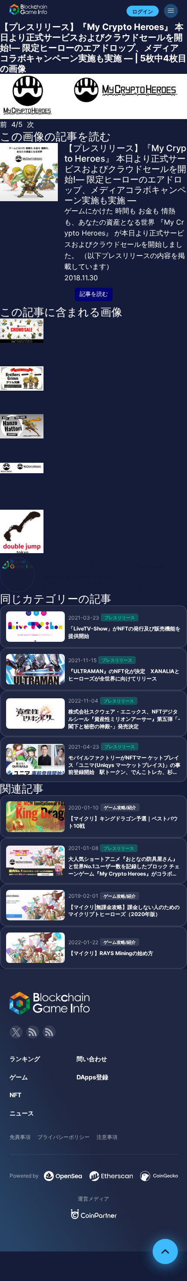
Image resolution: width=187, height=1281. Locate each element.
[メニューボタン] (171, 11)
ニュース (22, 1113)
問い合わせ (92, 1058)
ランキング (25, 1058)
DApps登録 (92, 1077)
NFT (15, 1094)
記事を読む (94, 294)
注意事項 (107, 1137)
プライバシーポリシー (63, 1137)
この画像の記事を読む (55, 136)
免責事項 (20, 1137)
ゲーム (19, 1077)
